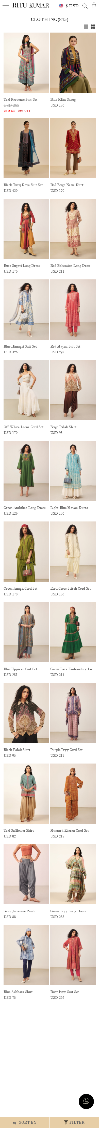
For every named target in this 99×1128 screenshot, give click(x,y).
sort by (25, 1122)
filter (77, 1122)
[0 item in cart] (93, 5)
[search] (85, 6)
